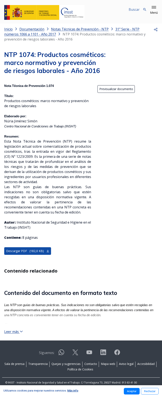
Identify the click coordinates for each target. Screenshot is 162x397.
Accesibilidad (146, 364)
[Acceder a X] (75, 354)
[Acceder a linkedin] (103, 354)
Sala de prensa (14, 364)
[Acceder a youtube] (89, 354)
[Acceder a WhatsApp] (61, 354)
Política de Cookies (80, 369)
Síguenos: (46, 352)
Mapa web (108, 364)
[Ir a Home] (44, 12)
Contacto (90, 364)
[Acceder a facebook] (117, 354)
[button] (154, 10)
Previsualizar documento (116, 89)
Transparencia (38, 364)
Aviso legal (126, 364)
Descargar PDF (25, 251)
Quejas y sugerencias (66, 364)
